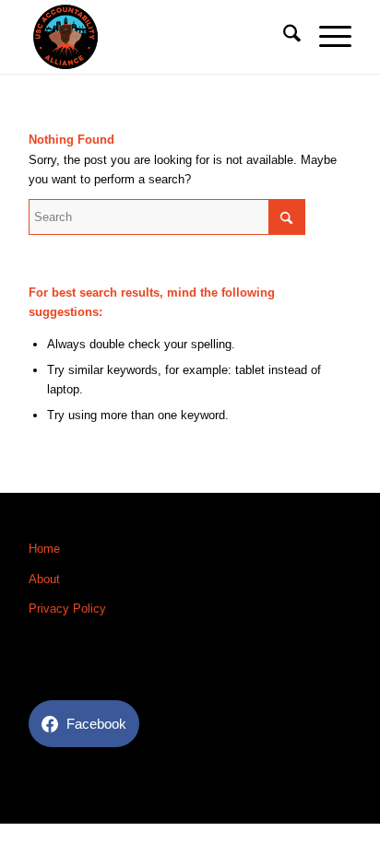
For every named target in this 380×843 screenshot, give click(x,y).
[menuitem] (283, 37)
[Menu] (326, 37)
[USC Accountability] (158, 37)
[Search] (283, 37)
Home (44, 549)
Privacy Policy (67, 608)
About (44, 579)
